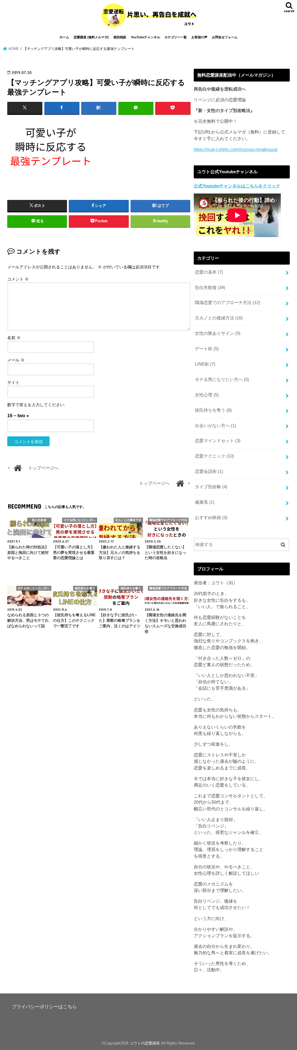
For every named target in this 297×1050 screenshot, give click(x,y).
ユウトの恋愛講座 (145, 1043)
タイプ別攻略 (211, 487)
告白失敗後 (210, 287)
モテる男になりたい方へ (222, 379)
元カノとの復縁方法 (219, 318)
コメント (18, 279)
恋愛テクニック (214, 456)
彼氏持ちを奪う (213, 410)
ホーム (64, 37)
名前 (14, 337)
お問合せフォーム (225, 37)
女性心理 (207, 395)
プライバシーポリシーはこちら (44, 1006)
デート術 (207, 348)
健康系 (204, 502)
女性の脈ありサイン (217, 333)
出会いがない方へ (215, 425)
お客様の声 (199, 37)
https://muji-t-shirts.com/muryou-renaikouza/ (236, 149)
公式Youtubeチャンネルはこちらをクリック (237, 186)
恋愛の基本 (209, 272)
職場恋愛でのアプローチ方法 (227, 302)
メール (16, 360)
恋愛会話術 (209, 471)
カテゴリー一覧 (175, 37)
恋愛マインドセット (217, 440)
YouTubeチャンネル (145, 37)
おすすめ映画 (211, 517)
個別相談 (119, 37)
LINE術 (205, 364)
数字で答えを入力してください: (36, 404)
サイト (13, 382)
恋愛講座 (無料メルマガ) (91, 37)
